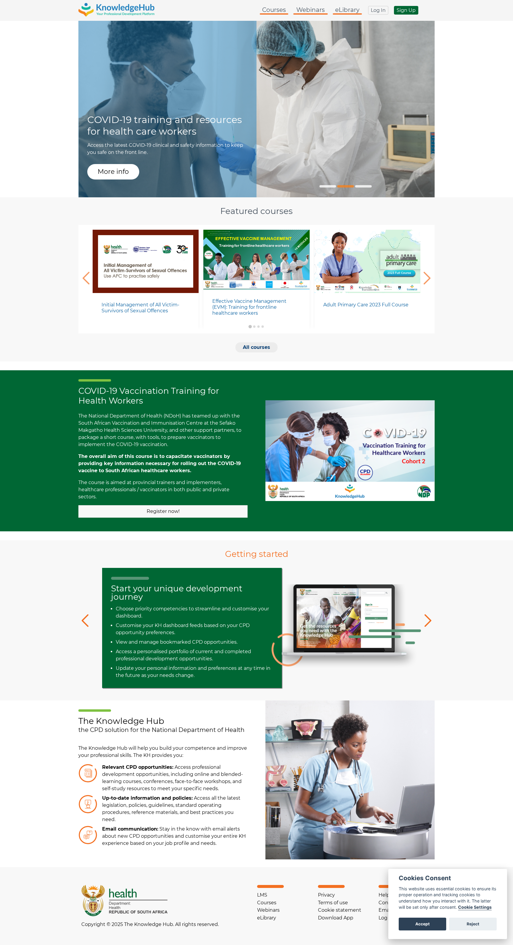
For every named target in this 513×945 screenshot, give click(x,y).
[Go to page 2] (254, 326)
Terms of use (333, 902)
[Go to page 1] (250, 326)
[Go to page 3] (258, 326)
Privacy (326, 895)
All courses (256, 347)
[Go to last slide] (85, 279)
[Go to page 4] (263, 326)
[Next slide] (428, 279)
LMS (262, 895)
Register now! (163, 511)
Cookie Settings (475, 907)
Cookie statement (339, 910)
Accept (422, 924)
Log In (378, 10)
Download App (335, 918)
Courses (274, 9)
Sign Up (406, 10)
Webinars (310, 9)
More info (113, 172)
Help (384, 895)
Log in (386, 918)
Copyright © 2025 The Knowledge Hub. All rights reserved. (150, 924)
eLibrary (347, 9)
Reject (473, 924)
